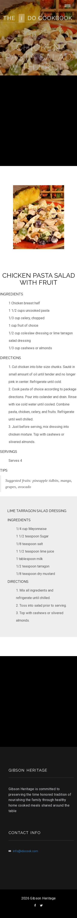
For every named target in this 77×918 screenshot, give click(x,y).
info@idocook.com (25, 851)
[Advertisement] (38, 120)
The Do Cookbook (37, 18)
